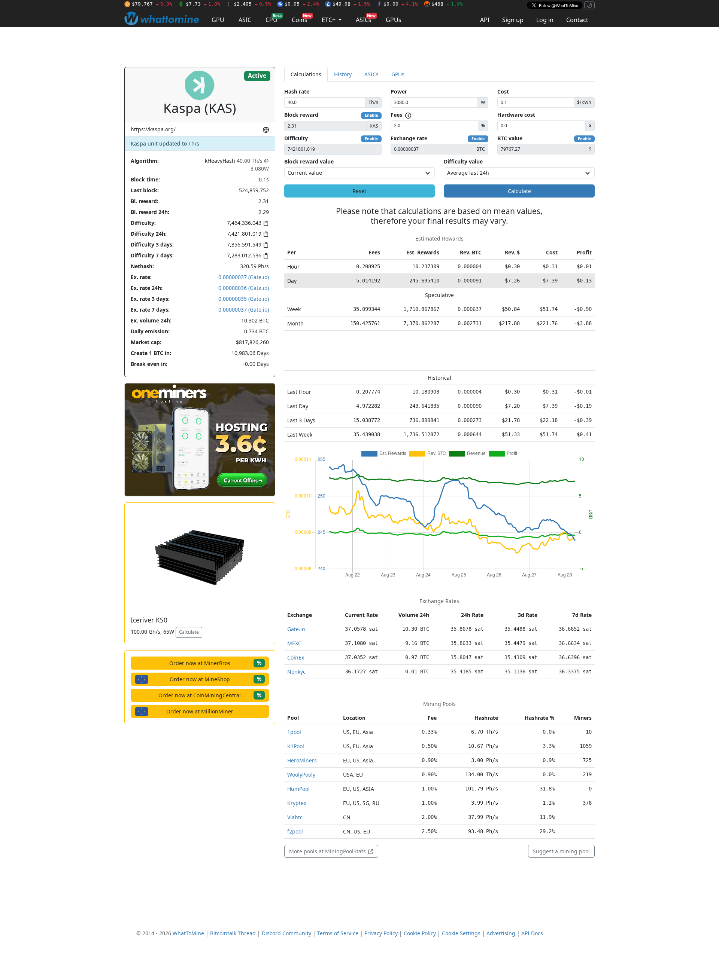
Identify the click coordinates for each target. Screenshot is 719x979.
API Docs (532, 933)
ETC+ (329, 20)
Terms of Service (337, 933)
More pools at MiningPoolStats (328, 851)
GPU (218, 20)
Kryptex (296, 803)
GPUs (393, 20)
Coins (302, 18)
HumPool (298, 788)
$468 (447, 4)
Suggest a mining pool (561, 851)
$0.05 (302, 4)
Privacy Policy (381, 933)
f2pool (295, 831)
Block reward (301, 114)
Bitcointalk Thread (233, 933)
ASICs (366, 18)
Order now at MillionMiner (199, 711)
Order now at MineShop (215, 678)
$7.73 (203, 4)
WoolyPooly (301, 774)
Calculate (189, 632)
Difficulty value (463, 161)
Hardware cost (516, 114)
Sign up (513, 20)
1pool (294, 731)
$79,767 (152, 4)
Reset (359, 191)
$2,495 (252, 4)
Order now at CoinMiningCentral (209, 694)
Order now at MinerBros (215, 662)
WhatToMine (188, 933)
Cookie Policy (420, 933)
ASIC (245, 20)
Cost (503, 91)
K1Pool (295, 746)
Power (399, 91)
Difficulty (296, 138)
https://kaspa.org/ (153, 129)
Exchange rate (409, 138)
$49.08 (351, 4)
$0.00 (400, 4)
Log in (544, 20)
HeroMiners (302, 760)
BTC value (509, 138)
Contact (577, 20)
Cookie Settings (461, 933)
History (343, 74)
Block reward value (309, 161)
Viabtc (295, 817)
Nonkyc (296, 671)
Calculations (306, 74)
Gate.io (296, 629)
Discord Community (286, 933)
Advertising (500, 933)
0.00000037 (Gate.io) (243, 277)
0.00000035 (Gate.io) (243, 298)
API (484, 20)
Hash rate (296, 91)
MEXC (294, 643)
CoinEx (295, 657)
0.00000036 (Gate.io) (243, 287)
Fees (396, 114)
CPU (274, 18)
